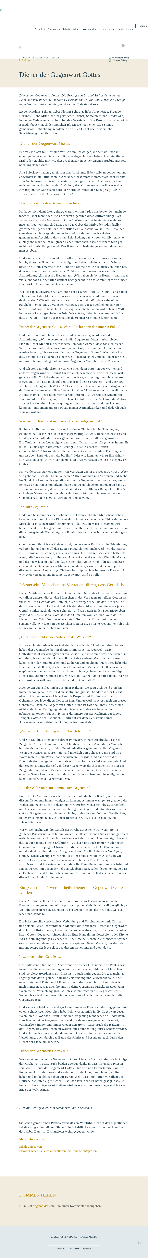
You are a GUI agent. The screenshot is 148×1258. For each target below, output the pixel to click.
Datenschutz (74, 1249)
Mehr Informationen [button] (32, 1139)
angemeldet (40, 1206)
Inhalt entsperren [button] (30, 1146)
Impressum (86, 1249)
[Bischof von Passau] (17, 12)
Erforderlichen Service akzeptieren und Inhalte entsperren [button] (58, 1151)
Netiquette (61, 1249)
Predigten (26, 60)
